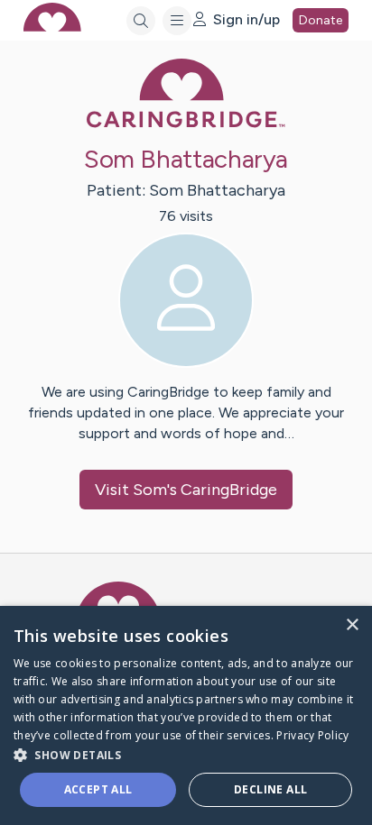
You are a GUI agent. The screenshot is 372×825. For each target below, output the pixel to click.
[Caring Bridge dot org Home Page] (186, 124)
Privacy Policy (312, 735)
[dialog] (186, 715)
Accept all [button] (98, 789)
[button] (186, 754)
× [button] (351, 625)
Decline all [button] (270, 789)
